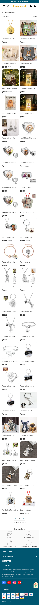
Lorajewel (8, 602)
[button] (4, 6)
